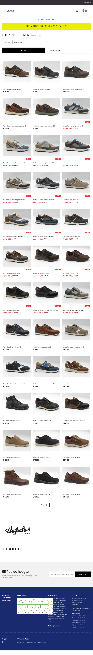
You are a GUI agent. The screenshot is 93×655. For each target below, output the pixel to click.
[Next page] (51, 505)
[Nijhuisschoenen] (10, 11)
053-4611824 (75, 604)
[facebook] (2, 642)
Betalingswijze (42, 642)
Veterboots (18, 42)
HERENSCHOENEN (16, 35)
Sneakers (7, 42)
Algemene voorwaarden (6, 596)
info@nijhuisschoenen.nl (78, 602)
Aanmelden (83, 574)
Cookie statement (31, 642)
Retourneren (20, 642)
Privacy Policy (6, 601)
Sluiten (86, 3)
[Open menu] (3, 11)
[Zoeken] (77, 11)
